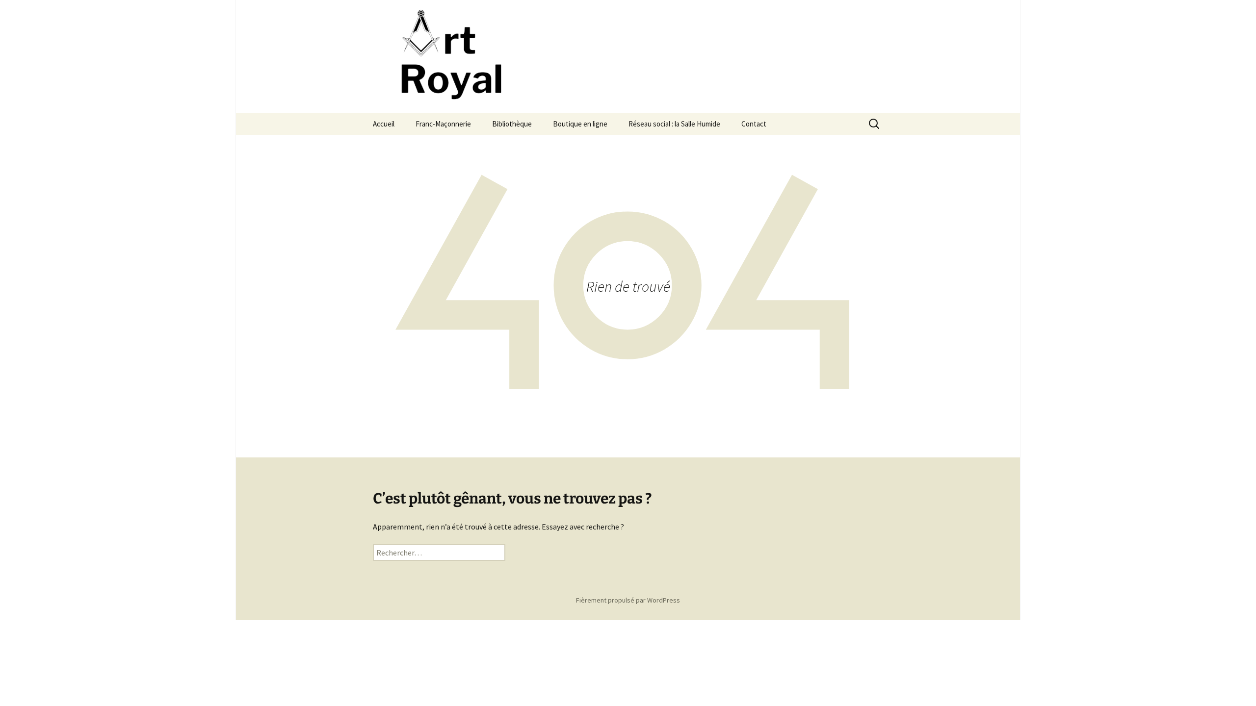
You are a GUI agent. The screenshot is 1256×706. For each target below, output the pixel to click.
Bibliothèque (512, 123)
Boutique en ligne (580, 123)
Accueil (383, 123)
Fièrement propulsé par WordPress (628, 600)
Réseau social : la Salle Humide (674, 123)
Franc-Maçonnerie (443, 123)
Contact (753, 123)
